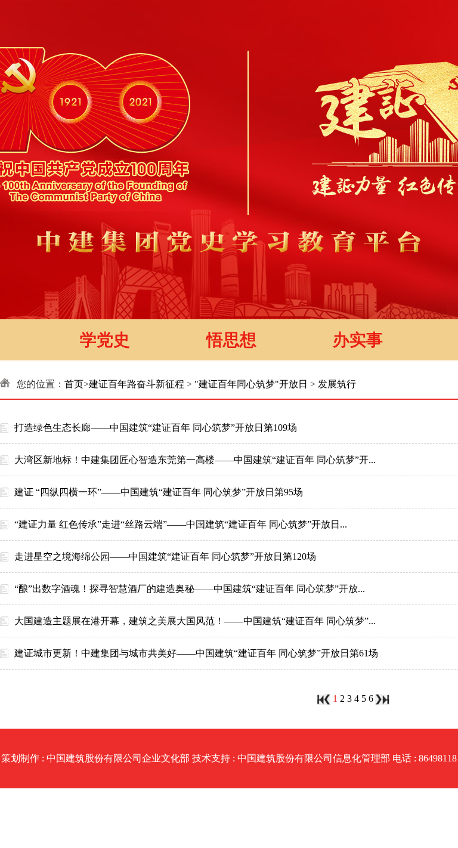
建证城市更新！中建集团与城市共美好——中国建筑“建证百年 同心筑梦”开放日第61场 (196, 653)
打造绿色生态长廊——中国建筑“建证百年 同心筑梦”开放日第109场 (155, 428)
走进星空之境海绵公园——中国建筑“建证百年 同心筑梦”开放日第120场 (165, 556)
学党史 (105, 340)
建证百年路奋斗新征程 (136, 384)
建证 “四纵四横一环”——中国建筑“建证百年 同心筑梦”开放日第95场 (158, 492)
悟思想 (231, 340)
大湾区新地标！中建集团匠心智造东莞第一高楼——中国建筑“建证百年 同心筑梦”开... (195, 460)
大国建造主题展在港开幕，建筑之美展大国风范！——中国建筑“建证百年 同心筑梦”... (195, 621)
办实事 (358, 340)
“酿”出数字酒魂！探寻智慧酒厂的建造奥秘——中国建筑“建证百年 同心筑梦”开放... (189, 589)
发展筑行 (337, 384)
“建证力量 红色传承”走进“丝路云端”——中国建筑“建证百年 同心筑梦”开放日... (180, 524)
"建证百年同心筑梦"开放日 (251, 384)
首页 (73, 384)
